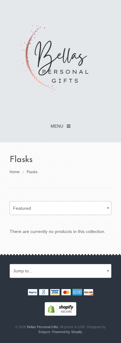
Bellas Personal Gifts (42, 327)
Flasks (32, 172)
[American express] (77, 292)
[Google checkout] (44, 292)
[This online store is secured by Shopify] (60, 308)
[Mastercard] (66, 292)
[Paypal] (33, 292)
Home (15, 172)
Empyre (44, 332)
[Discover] (88, 292)
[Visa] (55, 292)
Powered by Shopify (67, 332)
